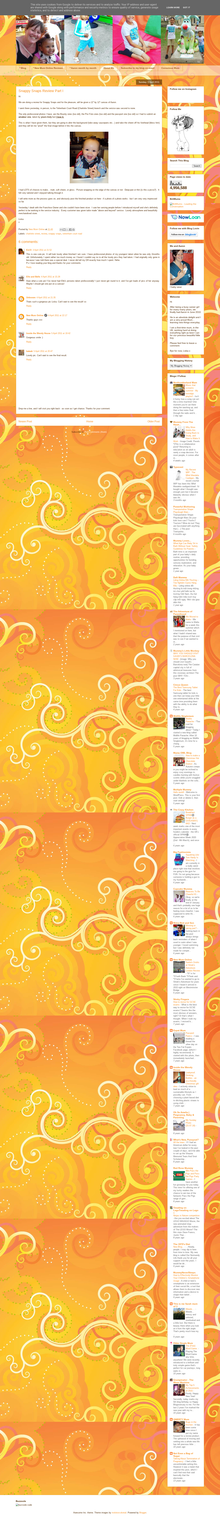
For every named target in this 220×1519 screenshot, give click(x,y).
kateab (29, 351)
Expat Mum (179, 1030)
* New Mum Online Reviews (48, 68)
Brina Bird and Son (183, 923)
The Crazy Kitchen (183, 809)
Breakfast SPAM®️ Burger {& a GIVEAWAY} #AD (192, 818)
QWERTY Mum (181, 1419)
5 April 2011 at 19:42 (60, 333)
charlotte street (33, 233)
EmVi (29, 250)
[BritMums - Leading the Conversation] (185, 206)
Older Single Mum (183, 1343)
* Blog (22, 68)
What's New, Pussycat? (186, 1139)
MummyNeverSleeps (184, 1272)
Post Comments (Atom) (96, 432)
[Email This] (61, 229)
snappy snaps (54, 233)
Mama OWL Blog (182, 753)
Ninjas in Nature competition (186, 1215)
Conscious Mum (170, 68)
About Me (108, 68)
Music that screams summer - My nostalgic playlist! (192, 391)
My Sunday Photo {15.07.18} (191, 1123)
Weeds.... (190, 1309)
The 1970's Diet (181, 1244)
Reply (29, 267)
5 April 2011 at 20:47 (43, 351)
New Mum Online (34, 315)
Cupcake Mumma (182, 889)
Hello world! (179, 792)
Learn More (173, 7)
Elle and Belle (33, 276)
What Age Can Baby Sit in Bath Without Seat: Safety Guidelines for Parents (185, 546)
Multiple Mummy (182, 789)
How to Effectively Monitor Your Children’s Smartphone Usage (186, 1278)
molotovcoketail (119, 1512)
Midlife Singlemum (183, 716)
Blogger (142, 1512)
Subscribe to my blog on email (137, 68)
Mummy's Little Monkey (186, 650)
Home (89, 421)
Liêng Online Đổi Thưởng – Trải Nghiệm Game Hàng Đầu (186, 583)
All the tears (179, 1142)
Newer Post (25, 421)
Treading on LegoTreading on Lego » (185, 1210)
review (44, 233)
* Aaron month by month (83, 68)
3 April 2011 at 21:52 (42, 250)
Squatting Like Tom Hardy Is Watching (192, 858)
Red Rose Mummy (183, 1168)
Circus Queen (180, 684)
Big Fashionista (182, 852)
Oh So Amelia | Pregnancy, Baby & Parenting (183, 1115)
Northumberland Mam (185, 382)
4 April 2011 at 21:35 (46, 297)
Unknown (31, 297)
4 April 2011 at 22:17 (57, 315)
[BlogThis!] (64, 229)
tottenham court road (72, 233)
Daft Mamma (180, 577)
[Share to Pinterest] (73, 229)
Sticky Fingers (181, 999)
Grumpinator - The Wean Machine (183, 1381)
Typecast (178, 467)
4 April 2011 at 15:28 (50, 276)
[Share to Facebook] (70, 229)
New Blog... (179, 1247)
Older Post (154, 421)
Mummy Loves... (182, 540)
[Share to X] (67, 229)
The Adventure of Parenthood (182, 612)
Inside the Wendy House (38, 333)
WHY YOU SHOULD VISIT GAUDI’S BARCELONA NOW (186, 656)
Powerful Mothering (184, 506)
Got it (186, 7)
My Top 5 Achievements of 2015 (192, 1388)
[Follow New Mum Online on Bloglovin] (184, 236)
